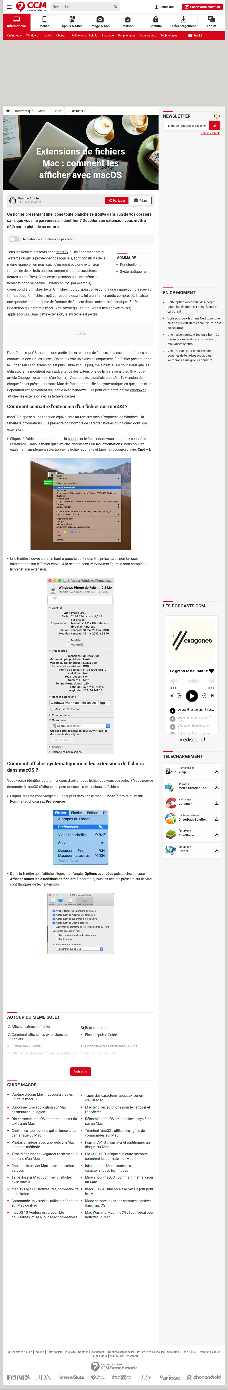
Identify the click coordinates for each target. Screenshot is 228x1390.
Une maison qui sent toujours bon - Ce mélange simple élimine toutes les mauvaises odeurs (193, 339)
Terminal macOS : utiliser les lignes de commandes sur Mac (115, 1133)
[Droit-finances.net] (98, 1377)
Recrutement (98, 1352)
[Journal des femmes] (18, 1377)
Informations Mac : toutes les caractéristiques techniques (108, 1168)
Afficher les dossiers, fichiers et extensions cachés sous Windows (44, 1055)
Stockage (108, 35)
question (205, 7)
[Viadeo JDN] (145, 1377)
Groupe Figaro (98, 1356)
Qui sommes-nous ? (20, 1352)
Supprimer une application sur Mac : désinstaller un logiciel (40, 1109)
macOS (47, 35)
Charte (186, 1352)
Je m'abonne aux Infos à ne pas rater (48, 239)
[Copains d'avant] (122, 1377)
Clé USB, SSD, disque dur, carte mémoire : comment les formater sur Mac (117, 1156)
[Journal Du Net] (44, 1377)
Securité (156, 26)
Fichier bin (20, 1046)
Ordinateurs (14, 35)
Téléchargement (184, 26)
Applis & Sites (72, 26)
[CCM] (31, 6)
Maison (127, 26)
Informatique (24, 111)
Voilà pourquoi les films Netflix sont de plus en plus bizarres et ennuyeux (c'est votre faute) (194, 323)
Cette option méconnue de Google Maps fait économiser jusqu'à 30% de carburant (192, 306)
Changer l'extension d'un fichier (42, 378)
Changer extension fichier (105, 1046)
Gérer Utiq (173, 1352)
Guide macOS (76, 111)
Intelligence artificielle (83, 35)
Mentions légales (210, 1352)
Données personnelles (121, 1352)
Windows (32, 35)
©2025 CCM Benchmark (124, 1356)
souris (72, 439)
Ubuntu (60, 35)
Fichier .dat (93, 1053)
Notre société (54, 1352)
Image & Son (100, 26)
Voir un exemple (210, 133)
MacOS (43, 111)
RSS (194, 1352)
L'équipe (39, 1352)
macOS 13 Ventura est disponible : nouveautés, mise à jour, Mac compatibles (44, 1214)
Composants (148, 35)
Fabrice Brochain (30, 198)
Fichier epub (94, 1035)
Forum (211, 26)
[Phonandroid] (204, 1377)
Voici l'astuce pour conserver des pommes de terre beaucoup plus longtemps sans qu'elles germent (189, 355)
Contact (83, 1352)
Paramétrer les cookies (151, 1352)
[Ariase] (170, 1377)
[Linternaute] (71, 1377)
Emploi (197, 35)
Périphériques (127, 35)
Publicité (70, 1352)
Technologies (169, 35)
